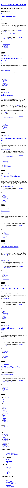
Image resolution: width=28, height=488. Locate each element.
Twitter (4, 277)
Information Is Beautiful (11, 483)
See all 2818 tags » (7, 446)
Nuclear (5, 127)
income (4, 83)
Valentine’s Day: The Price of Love (13, 288)
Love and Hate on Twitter (9, 247)
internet (4, 445)
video (4, 444)
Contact (5, 422)
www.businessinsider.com (7, 186)
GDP (4, 353)
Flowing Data (9, 481)
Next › (4, 407)
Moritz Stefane (20, 30)
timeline (5, 357)
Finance (5, 81)
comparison (5, 45)
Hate (4, 274)
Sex (4, 415)
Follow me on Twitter (10, 453)
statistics (5, 317)
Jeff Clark (6, 254)
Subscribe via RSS (10, 452)
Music (4, 201)
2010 (4, 312)
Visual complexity (10, 486)
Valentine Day (6, 318)
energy (4, 124)
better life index (6, 44)
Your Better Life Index (8, 16)
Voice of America (4, 99)
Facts (4, 416)
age (4, 232)
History (4, 197)
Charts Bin (8, 468)
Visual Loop (8, 485)
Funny (4, 419)
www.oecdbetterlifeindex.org (12, 33)
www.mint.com (5, 298)
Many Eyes (8, 467)
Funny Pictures (9, 461)
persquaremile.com (6, 149)
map (4, 126)
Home (4, 410)
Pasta (4, 390)
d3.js (7, 473)
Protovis (8, 471)
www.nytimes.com (6, 70)
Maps (4, 418)
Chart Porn (8, 478)
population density (7, 166)
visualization (6, 48)
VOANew (4, 112)
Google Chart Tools (10, 470)
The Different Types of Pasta (10, 367)
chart (4, 195)
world (4, 440)
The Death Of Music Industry (11, 176)
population (5, 165)
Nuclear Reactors (7, 95)
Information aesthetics (10, 482)
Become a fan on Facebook (12, 454)
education (5, 80)
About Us (5, 411)
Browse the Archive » (5, 426)
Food (4, 388)
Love (4, 276)
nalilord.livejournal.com (7, 338)
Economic (5, 352)
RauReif (4, 31)
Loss (4, 200)
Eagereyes (8, 480)
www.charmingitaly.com (7, 374)
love (4, 316)
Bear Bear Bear (9, 459)
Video (4, 414)
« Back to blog (4, 13)
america (5, 435)
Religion (5, 85)
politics (4, 237)
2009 (4, 311)
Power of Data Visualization (13, 4)
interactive (5, 47)
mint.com (14, 293)
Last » (4, 408)
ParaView (8, 472)
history (4, 355)
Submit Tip (5, 421)
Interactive (5, 413)
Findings (8, 462)
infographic (5, 46)
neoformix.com (5, 260)
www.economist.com (6, 219)
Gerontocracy (5, 211)
